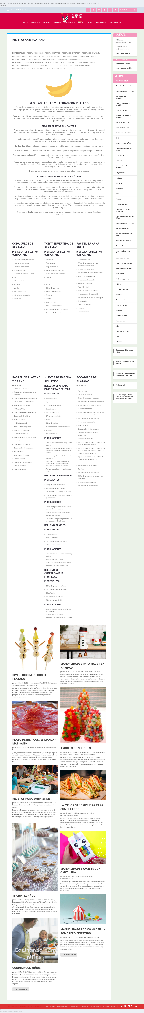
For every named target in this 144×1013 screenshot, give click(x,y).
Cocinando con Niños (36, 683)
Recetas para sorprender (32, 798)
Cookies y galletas (122, 289)
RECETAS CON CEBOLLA (87, 62)
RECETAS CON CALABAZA (91, 53)
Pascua (118, 199)
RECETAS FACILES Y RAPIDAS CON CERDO (73, 59)
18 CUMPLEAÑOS (23, 895)
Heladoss (119, 295)
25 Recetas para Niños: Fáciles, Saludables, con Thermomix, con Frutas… (124, 396)
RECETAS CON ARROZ (52, 53)
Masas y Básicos (121, 300)
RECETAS (80, 22)
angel (17, 683)
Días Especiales (49, 900)
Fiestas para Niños (49, 1006)
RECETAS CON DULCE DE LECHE (61, 66)
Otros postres (121, 321)
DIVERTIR (46, 683)
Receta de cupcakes (29, 10)
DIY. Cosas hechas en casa (86, 752)
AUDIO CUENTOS (121, 155)
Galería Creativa (121, 315)
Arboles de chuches (75, 748)
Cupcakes (119, 310)
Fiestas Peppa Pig (96, 1006)
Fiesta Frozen (85, 1006)
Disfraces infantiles (123, 122)
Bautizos (119, 178)
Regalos (118, 336)
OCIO (89, 22)
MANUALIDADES (68, 22)
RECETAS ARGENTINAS (35, 53)
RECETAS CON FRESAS (82, 66)
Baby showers (120, 173)
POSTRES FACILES (18, 53)
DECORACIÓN (46, 22)
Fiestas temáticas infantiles (122, 97)
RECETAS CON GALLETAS (20, 69)
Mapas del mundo (122, 246)
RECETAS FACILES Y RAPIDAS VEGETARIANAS (27, 62)
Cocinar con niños (26, 967)
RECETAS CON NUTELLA (68, 62)
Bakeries (119, 342)
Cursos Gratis (100, 22)
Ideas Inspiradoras (122, 127)
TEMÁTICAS (25, 22)
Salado (14, 750)
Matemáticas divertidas (124, 268)
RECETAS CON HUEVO (54, 69)
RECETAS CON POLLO (19, 59)
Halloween (119, 188)
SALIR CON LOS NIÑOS (123, 143)
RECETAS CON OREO (70, 56)
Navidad (70, 754)
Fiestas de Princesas (123, 228)
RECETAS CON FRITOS (36, 56)
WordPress (38, 1006)
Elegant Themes (19, 1006)
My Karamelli (120, 385)
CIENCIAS (119, 160)
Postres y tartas (121, 110)
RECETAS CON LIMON (54, 56)
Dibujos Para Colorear (123, 64)
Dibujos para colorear (71, 69)
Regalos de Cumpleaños (124, 263)
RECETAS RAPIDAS (38, 69)
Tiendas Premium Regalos (48, 902)
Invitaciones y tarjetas (123, 240)
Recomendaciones (50, 747)
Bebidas (118, 284)
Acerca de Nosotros (123, 53)
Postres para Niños (18, 902)
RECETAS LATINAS (51, 62)
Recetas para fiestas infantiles (27, 685)
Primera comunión (122, 204)
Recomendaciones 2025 (124, 68)
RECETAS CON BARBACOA (71, 53)
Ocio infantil (120, 274)
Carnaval (119, 183)
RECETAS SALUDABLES (41, 66)
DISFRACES (56, 22)
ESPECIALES (34, 22)
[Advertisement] (59, 337)
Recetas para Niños (74, 1006)
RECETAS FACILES (50, 803)
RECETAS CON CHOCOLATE (21, 66)
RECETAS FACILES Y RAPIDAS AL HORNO (42, 59)
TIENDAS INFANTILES (115, 22)
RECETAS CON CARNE (19, 56)
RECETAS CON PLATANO (88, 56)
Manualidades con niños (92, 672)
